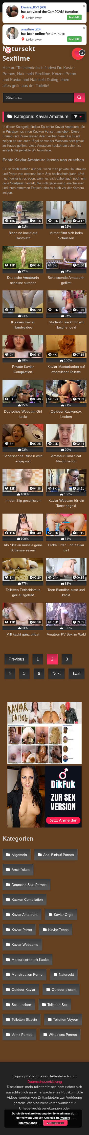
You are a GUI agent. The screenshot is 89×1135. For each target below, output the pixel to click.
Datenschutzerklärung (44, 1082)
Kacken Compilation (27, 899)
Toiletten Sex (57, 1005)
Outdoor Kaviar (23, 990)
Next (56, 673)
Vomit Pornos (22, 1035)
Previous (16, 659)
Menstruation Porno (27, 974)
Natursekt (66, 974)
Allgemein (19, 855)
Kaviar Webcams (25, 944)
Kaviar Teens (58, 930)
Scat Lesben (21, 1005)
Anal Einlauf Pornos (58, 855)
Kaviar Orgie (63, 915)
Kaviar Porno (22, 930)
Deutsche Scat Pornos (29, 885)
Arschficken (21, 870)
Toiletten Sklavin (24, 1019)
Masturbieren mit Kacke (30, 960)
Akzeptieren (55, 1122)
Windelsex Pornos (63, 1035)
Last (76, 673)
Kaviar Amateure (25, 915)
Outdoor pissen (64, 990)
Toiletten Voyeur (65, 1019)
